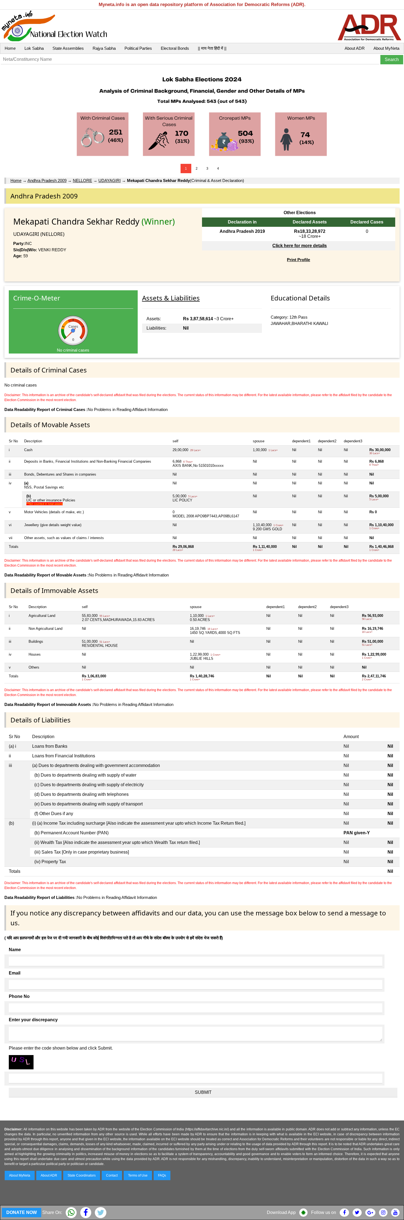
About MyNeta (386, 48)
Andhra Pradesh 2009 (47, 180)
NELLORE (82, 180)
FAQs (162, 1175)
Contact (112, 1175)
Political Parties (138, 48)
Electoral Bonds (175, 48)
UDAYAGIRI (109, 180)
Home (10, 48)
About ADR (355, 48)
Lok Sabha (34, 48)
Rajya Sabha (104, 48)
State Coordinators (82, 1175)
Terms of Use (138, 1175)
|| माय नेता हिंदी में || (212, 48)
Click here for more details (299, 245)
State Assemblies (68, 48)
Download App (281, 1212)
